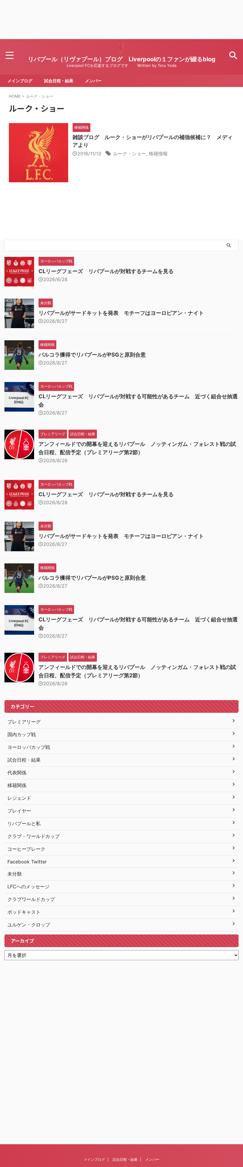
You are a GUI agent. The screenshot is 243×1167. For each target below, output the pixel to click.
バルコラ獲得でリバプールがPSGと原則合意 (92, 355)
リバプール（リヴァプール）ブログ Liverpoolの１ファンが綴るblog (121, 59)
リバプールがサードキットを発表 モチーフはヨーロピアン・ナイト (121, 313)
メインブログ (19, 80)
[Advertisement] (121, 19)
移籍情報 (158, 154)
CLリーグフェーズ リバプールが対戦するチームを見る (106, 271)
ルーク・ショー (129, 154)
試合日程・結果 (58, 80)
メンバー (93, 80)
